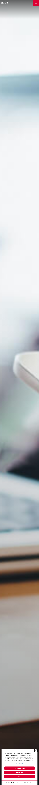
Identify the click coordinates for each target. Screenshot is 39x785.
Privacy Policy (19, 763)
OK (19, 776)
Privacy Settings (19, 768)
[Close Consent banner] (35, 750)
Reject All (19, 772)
